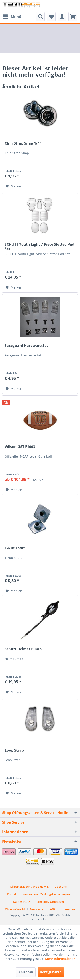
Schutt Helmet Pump (23, 649)
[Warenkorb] (72, 16)
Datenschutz (21, 902)
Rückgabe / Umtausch (49, 902)
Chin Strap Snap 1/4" (23, 143)
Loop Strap (14, 750)
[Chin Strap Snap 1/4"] (40, 114)
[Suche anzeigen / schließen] (40, 16)
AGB (52, 909)
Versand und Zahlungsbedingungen (46, 894)
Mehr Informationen (60, 959)
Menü (16, 16)
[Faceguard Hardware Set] (40, 317)
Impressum (67, 909)
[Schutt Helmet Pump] (40, 620)
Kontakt (12, 894)
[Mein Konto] (62, 16)
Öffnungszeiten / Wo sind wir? (30, 887)
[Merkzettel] (51, 16)
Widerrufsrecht (15, 909)
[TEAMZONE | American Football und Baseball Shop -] (21, 6)
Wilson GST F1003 (20, 446)
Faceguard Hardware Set (26, 345)
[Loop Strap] (40, 721)
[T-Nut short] (40, 519)
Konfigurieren (50, 972)
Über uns (60, 887)
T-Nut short (15, 548)
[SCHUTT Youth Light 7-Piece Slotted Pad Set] (40, 215)
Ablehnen (25, 972)
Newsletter (37, 909)
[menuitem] (12, 16)
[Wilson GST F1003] (40, 418)
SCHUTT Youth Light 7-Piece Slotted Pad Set (39, 246)
